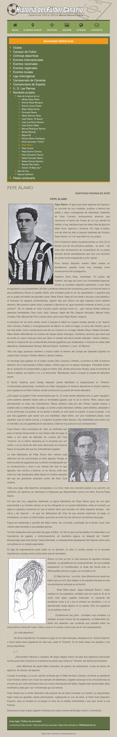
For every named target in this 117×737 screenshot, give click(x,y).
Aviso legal (14, 721)
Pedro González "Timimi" (33, 141)
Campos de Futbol (24, 52)
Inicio (15, 29)
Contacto (97, 29)
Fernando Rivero (29, 112)
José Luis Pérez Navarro (33, 122)
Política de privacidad (31, 721)
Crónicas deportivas (25, 56)
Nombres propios (24, 92)
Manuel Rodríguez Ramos (33, 128)
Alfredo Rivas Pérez (31, 99)
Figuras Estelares (25, 174)
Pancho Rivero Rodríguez (33, 138)
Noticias (52, 29)
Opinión (81, 29)
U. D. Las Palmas (24, 88)
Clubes (17, 47)
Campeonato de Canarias (29, 80)
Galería (66, 29)
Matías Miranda (29, 131)
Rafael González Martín (32, 158)
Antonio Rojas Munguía (32, 102)
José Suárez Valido (30, 125)
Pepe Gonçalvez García (32, 154)
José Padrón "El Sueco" (32, 118)
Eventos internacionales (28, 60)
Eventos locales (23, 72)
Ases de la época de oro (28, 96)
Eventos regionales (25, 68)
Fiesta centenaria (24, 178)
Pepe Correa (27, 148)
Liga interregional (24, 76)
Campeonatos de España (29, 84)
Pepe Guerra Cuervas (32, 151)
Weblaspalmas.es (87, 724)
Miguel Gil (26, 135)
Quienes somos (33, 29)
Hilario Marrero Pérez (31, 115)
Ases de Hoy (23, 171)
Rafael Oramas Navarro (32, 161)
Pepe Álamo (27, 144)
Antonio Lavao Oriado (31, 105)
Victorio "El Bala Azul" (31, 167)
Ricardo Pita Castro (30, 164)
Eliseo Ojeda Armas (31, 109)
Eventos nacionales (25, 64)
